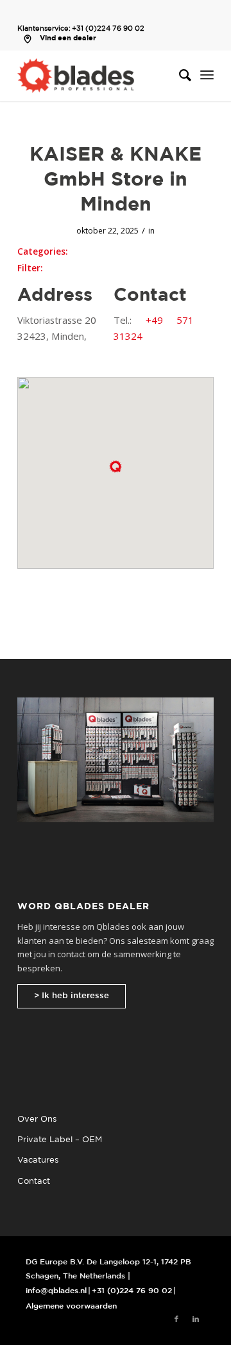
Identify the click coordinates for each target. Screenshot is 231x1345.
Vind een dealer (68, 38)
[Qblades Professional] (96, 75)
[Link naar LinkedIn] (195, 1319)
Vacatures (37, 1160)
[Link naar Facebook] (176, 1319)
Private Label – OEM (59, 1139)
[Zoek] (178, 75)
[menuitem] (178, 75)
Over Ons (36, 1119)
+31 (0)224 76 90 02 (108, 29)
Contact (33, 1181)
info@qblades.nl (56, 1290)
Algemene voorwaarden (71, 1306)
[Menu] (207, 75)
